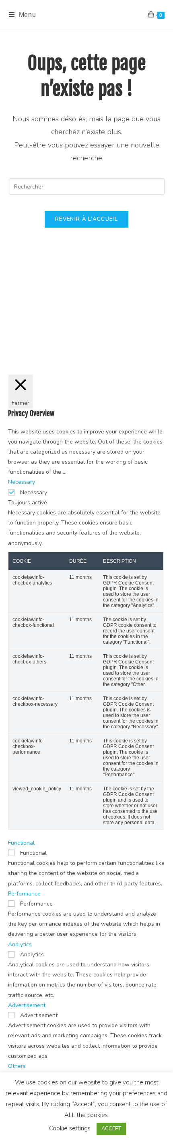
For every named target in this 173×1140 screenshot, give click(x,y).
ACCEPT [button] (111, 1128)
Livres (78, 345)
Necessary (33, 492)
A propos (148, 345)
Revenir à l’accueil (86, 219)
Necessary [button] (21, 482)
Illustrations (51, 345)
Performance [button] (24, 893)
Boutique (101, 345)
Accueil (22, 345)
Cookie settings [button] (70, 1128)
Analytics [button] (20, 944)
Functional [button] (21, 843)
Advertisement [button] (26, 1005)
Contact (127, 345)
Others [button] (17, 1066)
